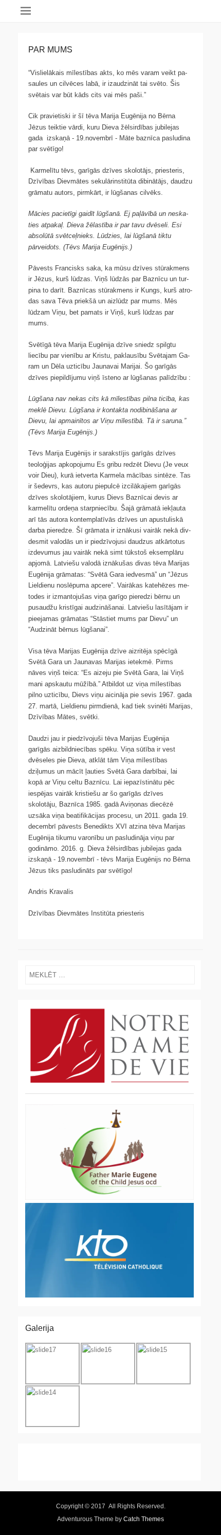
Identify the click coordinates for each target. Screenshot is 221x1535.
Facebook (33, 1457)
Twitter (55, 1457)
